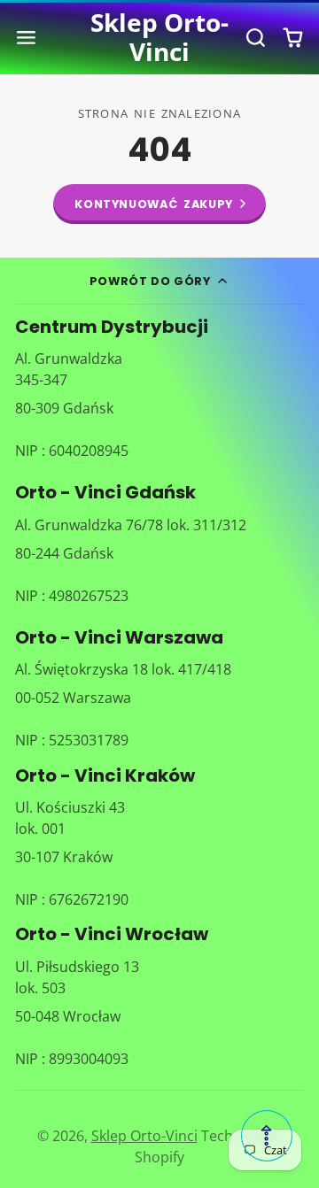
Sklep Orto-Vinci (144, 1136)
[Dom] (160, 37)
